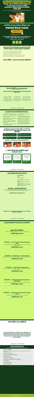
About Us (21, 394)
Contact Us (23, 394)
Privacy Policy (11, 394)
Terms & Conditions (14, 394)
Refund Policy (18, 394)
